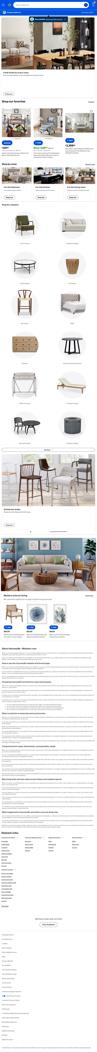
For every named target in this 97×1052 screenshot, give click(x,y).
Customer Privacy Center (11, 1000)
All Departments (7, 935)
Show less (4, 906)
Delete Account (7, 1039)
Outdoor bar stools (7, 879)
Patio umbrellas (6, 892)
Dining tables (29, 847)
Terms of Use (6, 983)
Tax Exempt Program (9, 970)
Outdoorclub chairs (7, 895)
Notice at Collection (9, 1005)
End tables (4, 841)
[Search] (86, 5)
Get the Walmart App (9, 974)
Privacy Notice (7, 987)
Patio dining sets (6, 886)
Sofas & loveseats (6, 853)
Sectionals (4, 857)
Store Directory (7, 939)
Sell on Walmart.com (9, 952)
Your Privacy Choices (13, 996)
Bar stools (28, 841)
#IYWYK (4, 1035)
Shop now (9, 197)
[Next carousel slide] (59, 531)
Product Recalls (7, 961)
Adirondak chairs (6, 898)
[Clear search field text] (82, 5)
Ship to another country (54, 19)
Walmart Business (8, 1031)
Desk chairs (75, 844)
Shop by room (90, 164)
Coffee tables (5, 844)
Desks (74, 841)
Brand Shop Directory (9, 1022)
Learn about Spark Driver (10, 1018)
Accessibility (6, 965)
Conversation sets (6, 889)
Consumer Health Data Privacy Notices (15, 1013)
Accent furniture (6, 863)
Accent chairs (5, 850)
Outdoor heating (6, 876)
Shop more (89, 595)
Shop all (91, 102)
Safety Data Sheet (8, 978)
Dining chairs (29, 844)
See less (47, 450)
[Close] (65, 19)
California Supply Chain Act (11, 991)
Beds (49, 841)
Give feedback (48, 924)
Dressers (51, 847)
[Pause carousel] (30, 531)
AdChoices (6, 1009)
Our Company (7, 948)
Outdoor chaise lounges (8, 882)
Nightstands (52, 844)
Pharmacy (5, 1026)
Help (3, 957)
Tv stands (4, 847)
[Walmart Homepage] (9, 5)
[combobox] (51, 5)
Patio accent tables (7, 873)
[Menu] (4, 5)
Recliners (4, 860)
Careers (4, 943)
